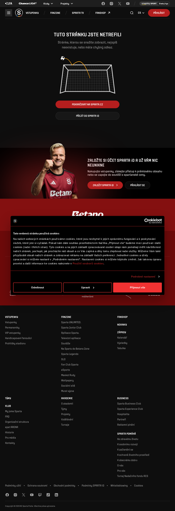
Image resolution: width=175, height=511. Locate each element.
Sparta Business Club (129, 403)
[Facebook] (103, 4)
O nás (120, 465)
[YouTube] (128, 4)
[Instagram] (111, 4)
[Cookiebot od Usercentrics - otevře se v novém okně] (147, 221)
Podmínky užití (13, 485)
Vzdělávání (67, 419)
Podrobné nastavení (143, 276)
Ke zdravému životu (127, 438)
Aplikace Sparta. (70, 332)
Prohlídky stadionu (15, 343)
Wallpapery (67, 380)
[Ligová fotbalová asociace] (8, 3)
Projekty (65, 414)
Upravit (85, 287)
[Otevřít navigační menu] (8, 12)
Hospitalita (123, 414)
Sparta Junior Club (71, 327)
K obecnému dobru (127, 460)
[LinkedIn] (56, 495)
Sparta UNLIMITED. (71, 322)
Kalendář (122, 337)
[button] (32, 13)
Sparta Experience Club (130, 408)
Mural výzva (67, 390)
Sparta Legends (69, 353)
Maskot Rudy (68, 375)
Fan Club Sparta (69, 364)
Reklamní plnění (126, 424)
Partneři (121, 419)
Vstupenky (11, 322)
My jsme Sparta (13, 411)
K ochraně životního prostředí (133, 454)
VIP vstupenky (13, 332)
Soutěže (65, 343)
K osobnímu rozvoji (127, 444)
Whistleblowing (119, 485)
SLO (63, 359)
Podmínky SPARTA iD (93, 485)
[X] (120, 4)
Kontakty (10, 442)
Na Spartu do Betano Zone (75, 348)
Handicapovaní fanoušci (18, 338)
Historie (9, 432)
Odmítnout (37, 287)
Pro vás (121, 470)
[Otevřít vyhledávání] (132, 13)
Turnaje (65, 424)
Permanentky (12, 327)
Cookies (138, 485)
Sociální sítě (68, 385)
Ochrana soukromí (37, 485)
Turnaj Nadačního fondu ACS (132, 475)
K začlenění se (125, 449)
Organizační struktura (17, 421)
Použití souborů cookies (88, 263)
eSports (65, 369)
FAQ (7, 416)
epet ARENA (11, 427)
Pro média (10, 437)
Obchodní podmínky (64, 485)
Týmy (64, 408)
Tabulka (121, 348)
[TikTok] (48, 495)
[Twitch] (40, 495)
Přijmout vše (137, 287)
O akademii (67, 403)
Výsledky (122, 342)
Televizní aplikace (71, 338)
